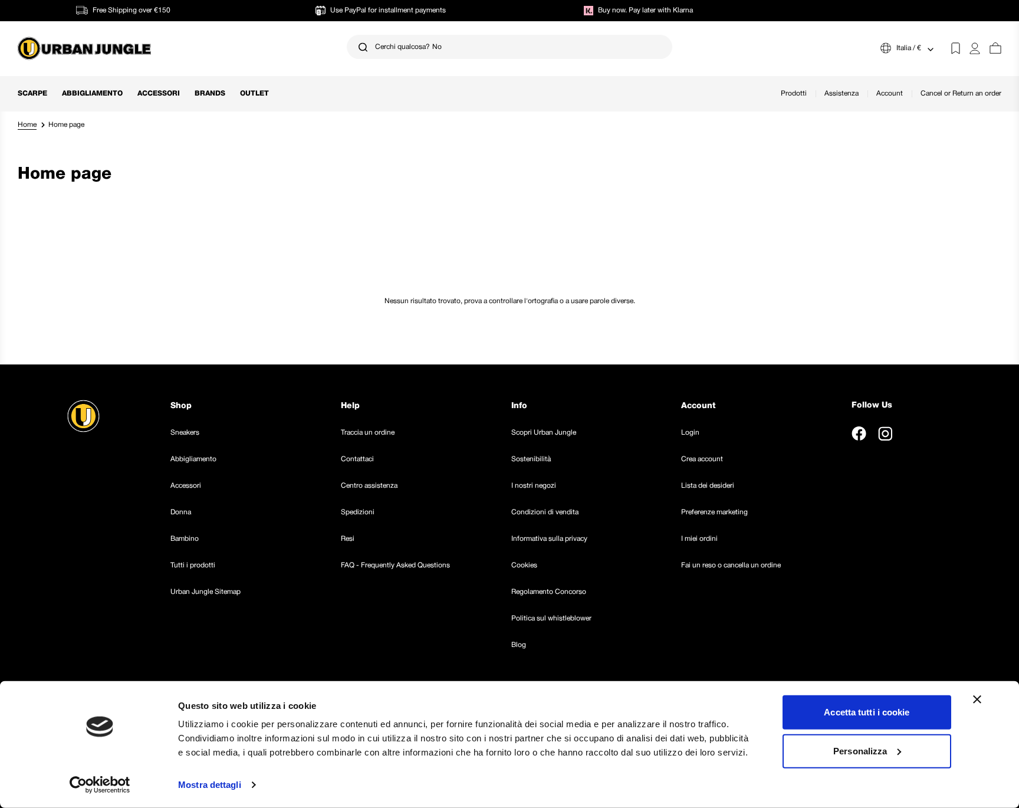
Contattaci (357, 459)
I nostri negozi (533, 485)
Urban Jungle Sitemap (205, 592)
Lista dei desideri (707, 485)
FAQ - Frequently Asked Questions (395, 565)
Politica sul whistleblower (551, 618)
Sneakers (184, 432)
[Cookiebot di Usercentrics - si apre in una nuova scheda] (100, 785)
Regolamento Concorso (548, 592)
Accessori (158, 93)
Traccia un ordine (368, 432)
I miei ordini (699, 539)
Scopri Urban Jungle (543, 432)
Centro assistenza (369, 485)
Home (27, 124)
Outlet (254, 93)
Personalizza (860, 750)
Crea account (702, 459)
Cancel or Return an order (961, 93)
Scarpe (32, 93)
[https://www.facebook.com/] (859, 433)
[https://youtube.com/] (912, 433)
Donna (180, 512)
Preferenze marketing (714, 512)
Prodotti (794, 93)
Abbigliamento (92, 93)
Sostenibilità (531, 459)
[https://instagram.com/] (885, 433)
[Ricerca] (363, 46)
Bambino (184, 539)
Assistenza (841, 93)
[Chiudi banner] (977, 699)
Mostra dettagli (209, 785)
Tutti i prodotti (192, 565)
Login (690, 432)
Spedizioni (357, 512)
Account (889, 93)
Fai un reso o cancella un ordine (731, 565)
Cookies (524, 565)
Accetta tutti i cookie (866, 712)
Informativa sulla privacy (549, 539)
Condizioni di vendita (544, 512)
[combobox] (510, 47)
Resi (347, 539)
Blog (518, 645)
